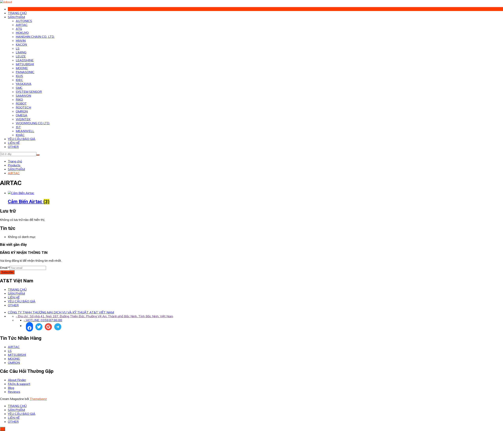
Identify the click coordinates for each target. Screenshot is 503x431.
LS (17, 48)
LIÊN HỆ (14, 143)
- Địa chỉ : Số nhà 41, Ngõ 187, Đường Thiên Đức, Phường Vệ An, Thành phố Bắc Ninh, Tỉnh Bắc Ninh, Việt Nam (94, 316)
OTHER (13, 147)
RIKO (19, 99)
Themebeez (38, 399)
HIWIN (21, 40)
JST (18, 127)
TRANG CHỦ (17, 13)
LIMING (21, 52)
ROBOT (21, 103)
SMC (19, 88)
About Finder (17, 380)
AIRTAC (22, 25)
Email (5, 268)
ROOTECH (23, 107)
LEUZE (21, 56)
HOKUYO (22, 33)
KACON (21, 44)
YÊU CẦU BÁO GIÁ (21, 139)
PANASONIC (25, 72)
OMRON (22, 111)
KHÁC (20, 135)
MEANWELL (25, 131)
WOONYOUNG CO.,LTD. (33, 123)
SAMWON (23, 96)
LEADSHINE (25, 60)
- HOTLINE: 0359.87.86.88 (43, 320)
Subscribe (7, 272)
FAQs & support (19, 384)
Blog (11, 388)
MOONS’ (22, 68)
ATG (19, 29)
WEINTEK (23, 119)
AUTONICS (24, 21)
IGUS (19, 76)
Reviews (14, 392)
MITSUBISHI (25, 64)
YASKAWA (23, 84)
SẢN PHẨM (16, 17)
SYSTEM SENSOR (29, 92)
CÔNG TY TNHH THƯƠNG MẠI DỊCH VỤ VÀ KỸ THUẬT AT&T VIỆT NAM (61, 312)
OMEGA (21, 115)
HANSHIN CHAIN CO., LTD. (35, 37)
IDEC (19, 80)
